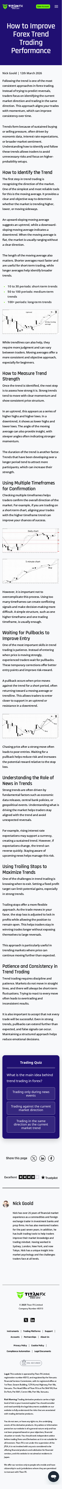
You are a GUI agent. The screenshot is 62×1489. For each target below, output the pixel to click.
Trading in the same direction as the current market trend (31, 1124)
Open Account (43, 6)
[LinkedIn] (33, 1319)
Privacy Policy (20, 1345)
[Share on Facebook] (51, 1158)
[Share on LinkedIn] (42, 1158)
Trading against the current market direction (31, 1108)
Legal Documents (42, 1351)
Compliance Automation (18, 1351)
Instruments (13, 1331)
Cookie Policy (37, 1345)
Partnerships (30, 1337)
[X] (26, 1319)
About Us (45, 1337)
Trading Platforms (32, 1331)
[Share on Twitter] (34, 1158)
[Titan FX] (12, 6)
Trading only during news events (31, 1093)
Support (49, 1331)
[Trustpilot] (37, 1177)
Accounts (15, 1337)
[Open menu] (56, 6)
